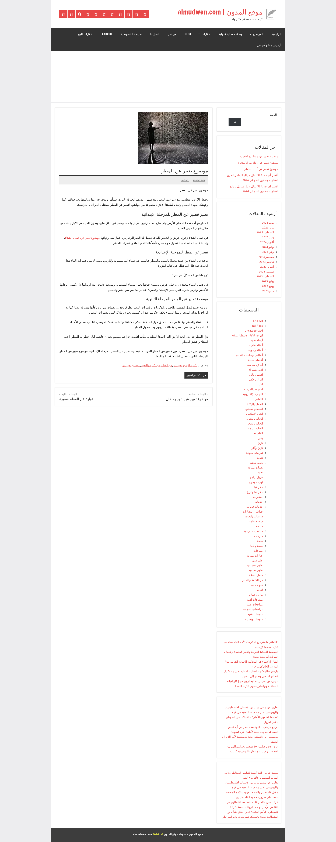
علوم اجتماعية (254, 565)
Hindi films (256, 325)
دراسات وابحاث (254, 516)
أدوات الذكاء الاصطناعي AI (247, 335)
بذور (260, 438)
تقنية (260, 472)
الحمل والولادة (255, 403)
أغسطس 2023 (265, 276)
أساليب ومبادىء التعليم (249, 355)
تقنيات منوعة (255, 467)
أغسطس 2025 (265, 232)
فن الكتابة (166, 365)
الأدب (260, 384)
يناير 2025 (268, 237)
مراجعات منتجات (253, 609)
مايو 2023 (268, 291)
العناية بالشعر (255, 423)
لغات (260, 589)
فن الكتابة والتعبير (150, 365)
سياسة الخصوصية (131, 34)
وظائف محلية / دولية (230, 34)
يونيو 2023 (268, 286)
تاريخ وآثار (257, 447)
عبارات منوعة (255, 555)
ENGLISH (257, 320)
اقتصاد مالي (256, 374)
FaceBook (107, 34)
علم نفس (257, 560)
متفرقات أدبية (255, 599)
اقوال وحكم (256, 379)
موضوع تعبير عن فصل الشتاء (82, 237)
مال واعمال (256, 594)
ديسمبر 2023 (266, 256)
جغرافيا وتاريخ (255, 491)
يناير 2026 (268, 227)
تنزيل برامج (256, 477)
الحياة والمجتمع (254, 408)
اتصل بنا (154, 34)
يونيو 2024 (268, 251)
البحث (273, 114)
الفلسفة (258, 433)
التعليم (259, 399)
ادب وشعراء (256, 369)
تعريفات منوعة (254, 452)
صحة (260, 540)
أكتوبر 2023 (267, 266)
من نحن (171, 34)
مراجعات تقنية (254, 604)
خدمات (259, 501)
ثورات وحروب (255, 482)
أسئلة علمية (256, 345)
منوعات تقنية (255, 614)
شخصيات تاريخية (253, 531)
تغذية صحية (256, 462)
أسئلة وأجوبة (255, 350)
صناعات (258, 550)
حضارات (258, 496)
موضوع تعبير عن (131, 365)
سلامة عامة (256, 521)
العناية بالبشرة (254, 418)
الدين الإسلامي (254, 413)
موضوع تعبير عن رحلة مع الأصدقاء (258, 162)
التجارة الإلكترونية (253, 394)
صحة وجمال (256, 545)
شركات (258, 536)
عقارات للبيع (85, 34)
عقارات (205, 34)
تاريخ (260, 443)
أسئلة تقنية (256, 340)
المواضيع (258, 34)
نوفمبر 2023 (266, 261)
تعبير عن (177, 365)
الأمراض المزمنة (253, 389)
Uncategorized (254, 330)
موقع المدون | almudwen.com (220, 12)
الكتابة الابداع (190, 365)
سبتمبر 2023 (266, 271)
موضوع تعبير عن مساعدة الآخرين (259, 156)
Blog (188, 34)
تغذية (260, 457)
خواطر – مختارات (253, 511)
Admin (185, 180)
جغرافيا (258, 487)
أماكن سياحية (255, 364)
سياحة (259, 526)
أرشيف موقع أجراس (269, 45)
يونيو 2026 (268, 222)
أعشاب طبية (255, 359)
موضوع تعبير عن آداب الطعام (261, 168)
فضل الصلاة (256, 575)
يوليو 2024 (268, 247)
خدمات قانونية (254, 506)
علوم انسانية (255, 570)
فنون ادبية (257, 584)
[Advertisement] (168, 77)
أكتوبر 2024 (267, 242)
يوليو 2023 (268, 281)
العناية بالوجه (255, 428)
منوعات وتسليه (254, 619)
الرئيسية (276, 34)
